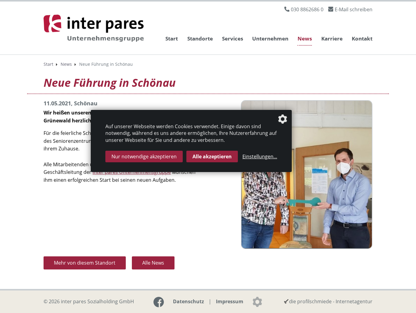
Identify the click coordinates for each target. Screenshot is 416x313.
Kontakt (362, 38)
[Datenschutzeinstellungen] (257, 302)
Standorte (200, 38)
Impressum (229, 301)
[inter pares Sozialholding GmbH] (95, 29)
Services (232, 38)
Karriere (332, 38)
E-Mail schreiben (353, 9)
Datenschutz (188, 301)
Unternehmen (270, 38)
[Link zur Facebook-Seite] (158, 302)
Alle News (153, 262)
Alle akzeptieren (212, 156)
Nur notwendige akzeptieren (144, 156)
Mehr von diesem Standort (84, 262)
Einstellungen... (259, 156)
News (305, 38)
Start (171, 38)
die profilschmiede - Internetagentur (330, 301)
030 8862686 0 (307, 9)
